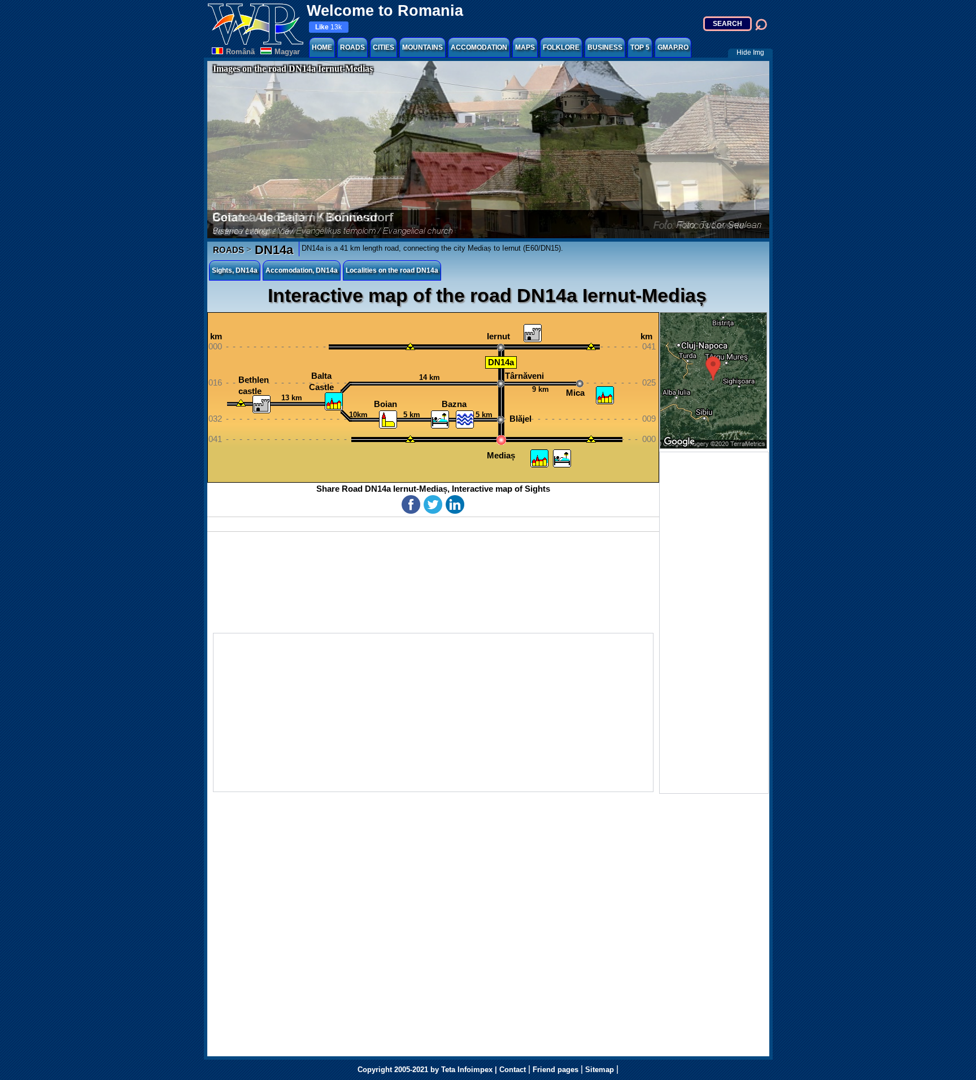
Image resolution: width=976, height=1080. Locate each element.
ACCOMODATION (479, 47)
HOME (322, 47)
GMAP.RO (673, 47)
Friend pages (555, 1069)
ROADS (352, 47)
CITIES (383, 47)
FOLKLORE (561, 47)
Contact (512, 1069)
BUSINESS (604, 47)
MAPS (525, 47)
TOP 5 (640, 47)
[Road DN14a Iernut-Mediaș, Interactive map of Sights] (433, 397)
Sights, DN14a (235, 270)
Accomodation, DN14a (301, 270)
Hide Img (750, 52)
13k (328, 27)
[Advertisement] (714, 622)
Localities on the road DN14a (392, 270)
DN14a (272, 250)
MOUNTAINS (422, 47)
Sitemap (599, 1069)
